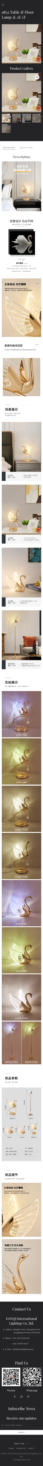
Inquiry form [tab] (26, 148)
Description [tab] (9, 148)
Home (11, 1448)
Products (21, 1448)
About (31, 1448)
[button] (3, 5)
